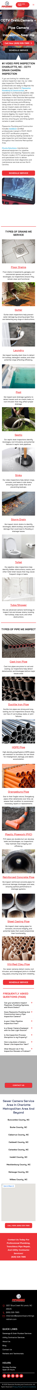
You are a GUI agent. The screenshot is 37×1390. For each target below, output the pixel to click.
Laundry (18, 350)
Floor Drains (18, 267)
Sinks (18, 475)
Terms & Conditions (29, 1387)
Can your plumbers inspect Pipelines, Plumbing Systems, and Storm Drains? (16, 1005)
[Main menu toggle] (33, 5)
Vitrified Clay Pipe (18, 964)
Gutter (18, 309)
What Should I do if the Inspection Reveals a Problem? (17, 1050)
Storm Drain (18, 519)
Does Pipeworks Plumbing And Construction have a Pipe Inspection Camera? (17, 1014)
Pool (18, 392)
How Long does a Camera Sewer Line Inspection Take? (16, 1043)
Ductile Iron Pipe (18, 704)
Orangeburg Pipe (18, 791)
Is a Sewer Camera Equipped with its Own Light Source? (16, 1029)
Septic (18, 434)
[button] (23, 4)
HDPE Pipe (18, 747)
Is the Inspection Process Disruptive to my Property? (15, 1036)
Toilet (18, 562)
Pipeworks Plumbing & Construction (16, 89)
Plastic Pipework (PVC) (18, 834)
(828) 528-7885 (18, 1257)
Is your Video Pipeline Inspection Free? (13, 1022)
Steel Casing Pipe (18, 921)
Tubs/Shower (18, 605)
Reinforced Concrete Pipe (18, 877)
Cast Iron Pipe (18, 661)
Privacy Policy (17, 1387)
